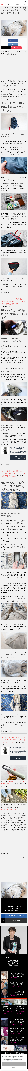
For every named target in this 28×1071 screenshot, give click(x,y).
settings (14, 1067)
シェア (11, 40)
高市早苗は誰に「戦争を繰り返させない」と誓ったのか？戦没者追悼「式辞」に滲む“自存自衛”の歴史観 (14, 963)
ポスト (7, 48)
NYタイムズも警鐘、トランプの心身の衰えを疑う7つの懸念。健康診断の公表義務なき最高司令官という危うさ (17, 993)
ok (13, 1064)
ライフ (4, 16)
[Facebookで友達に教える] (14, 914)
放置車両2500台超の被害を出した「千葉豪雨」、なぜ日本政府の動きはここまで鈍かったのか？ (7, 1008)
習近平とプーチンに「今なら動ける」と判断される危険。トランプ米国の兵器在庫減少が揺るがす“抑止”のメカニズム (17, 1021)
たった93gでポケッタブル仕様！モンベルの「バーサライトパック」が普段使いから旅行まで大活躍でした (13, 301)
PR (9, 16)
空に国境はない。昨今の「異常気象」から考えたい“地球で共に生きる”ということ (17, 984)
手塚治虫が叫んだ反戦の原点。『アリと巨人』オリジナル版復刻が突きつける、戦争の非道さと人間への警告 (17, 1030)
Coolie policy (12, 1060)
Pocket (17, 47)
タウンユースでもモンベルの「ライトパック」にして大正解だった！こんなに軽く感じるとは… (13, 740)
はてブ (11, 44)
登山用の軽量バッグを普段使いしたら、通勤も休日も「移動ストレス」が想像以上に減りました (13, 473)
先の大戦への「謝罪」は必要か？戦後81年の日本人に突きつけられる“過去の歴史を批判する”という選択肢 (20, 1008)
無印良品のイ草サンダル (9, 809)
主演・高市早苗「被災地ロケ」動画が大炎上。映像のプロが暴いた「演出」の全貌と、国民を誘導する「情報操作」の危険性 (17, 1039)
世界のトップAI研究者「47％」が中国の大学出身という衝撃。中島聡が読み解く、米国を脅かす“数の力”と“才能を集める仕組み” (17, 975)
